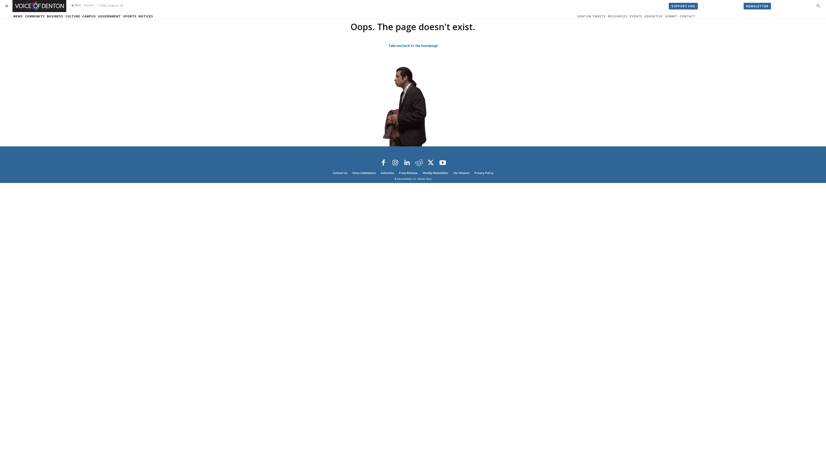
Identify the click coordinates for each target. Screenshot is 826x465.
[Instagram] (395, 163)
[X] (431, 163)
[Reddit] (419, 163)
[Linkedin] (407, 163)
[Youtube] (442, 163)
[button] (818, 5)
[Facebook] (383, 163)
